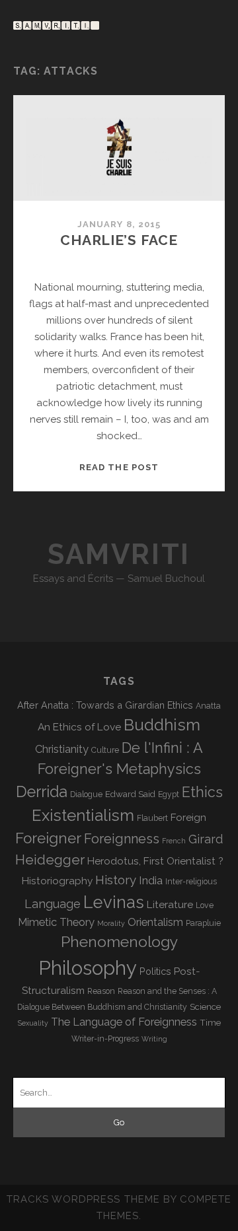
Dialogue (86, 794)
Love (205, 905)
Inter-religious (191, 881)
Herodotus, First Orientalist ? (155, 861)
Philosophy (87, 967)
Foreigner (48, 838)
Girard (205, 839)
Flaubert (152, 818)
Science (205, 1006)
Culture (105, 750)
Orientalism (155, 922)
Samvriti (119, 554)
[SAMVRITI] (56, 24)
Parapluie (203, 923)
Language (52, 904)
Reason (101, 991)
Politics (155, 971)
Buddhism (162, 724)
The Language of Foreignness (124, 1022)
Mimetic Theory (56, 922)
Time (210, 1022)
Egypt (168, 794)
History (115, 879)
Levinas (113, 902)
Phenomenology (119, 941)
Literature (170, 904)
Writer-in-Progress (105, 1038)
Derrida (41, 791)
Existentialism (83, 815)
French (174, 841)
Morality (111, 923)
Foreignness (121, 839)
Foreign (188, 817)
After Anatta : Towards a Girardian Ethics (105, 705)
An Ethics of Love (79, 727)
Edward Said (130, 794)
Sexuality (33, 1023)
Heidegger (50, 860)
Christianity (62, 749)
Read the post (119, 467)
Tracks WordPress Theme (83, 1199)
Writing (154, 1039)
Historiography (57, 880)
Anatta (208, 706)
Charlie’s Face (119, 240)
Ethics (202, 792)
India (151, 880)
